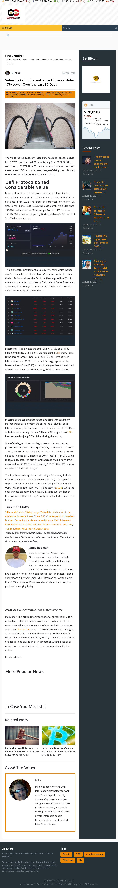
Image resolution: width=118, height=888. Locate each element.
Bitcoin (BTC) (40, 92)
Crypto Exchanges (53, 94)
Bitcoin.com (24, 629)
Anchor (56, 512)
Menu (8, 28)
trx (70, 524)
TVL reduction (12, 528)
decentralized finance (41, 520)
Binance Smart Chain (28, 516)
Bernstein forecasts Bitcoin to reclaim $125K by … (101, 214)
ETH (57, 352)
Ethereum (65, 520)
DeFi (56, 520)
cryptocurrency (94, 854)
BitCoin (30, 92)
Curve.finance (22, 520)
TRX (69, 432)
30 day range (32, 512)
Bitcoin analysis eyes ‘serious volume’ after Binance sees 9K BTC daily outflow (58, 751)
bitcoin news (53, 92)
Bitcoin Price (66, 92)
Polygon (15, 524)
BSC (43, 516)
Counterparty (53, 516)
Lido (7, 524)
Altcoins (13, 92)
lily (80, 860)
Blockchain (11, 94)
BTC (91, 105)
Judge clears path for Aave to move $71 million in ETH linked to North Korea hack (22, 751)
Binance (22, 92)
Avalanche (10, 516)
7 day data (45, 512)
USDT (59, 487)
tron (65, 524)
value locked (28, 528)
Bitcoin (66, 854)
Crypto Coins (37, 94)
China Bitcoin (24, 94)
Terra (24, 524)
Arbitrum (66, 512)
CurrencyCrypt (50, 880)
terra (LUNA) (35, 524)
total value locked (52, 524)
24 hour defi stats (14, 512)
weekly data (42, 528)
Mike (17, 72)
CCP (78, 854)
